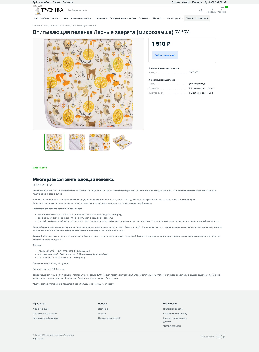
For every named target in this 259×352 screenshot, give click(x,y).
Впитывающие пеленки (84, 25)
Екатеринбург (43, 2)
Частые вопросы (172, 326)
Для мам (143, 18)
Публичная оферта (173, 309)
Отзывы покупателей (109, 318)
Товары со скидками (197, 18)
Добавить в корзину (165, 55)
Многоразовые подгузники (77, 18)
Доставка (68, 2)
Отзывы (175, 2)
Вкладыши (101, 18)
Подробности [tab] (40, 167)
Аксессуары (173, 18)
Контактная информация (45, 318)
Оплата (56, 2)
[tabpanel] (129, 231)
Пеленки (157, 18)
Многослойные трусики (46, 18)
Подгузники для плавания (123, 18)
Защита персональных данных (175, 320)
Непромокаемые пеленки (57, 25)
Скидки (186, 2)
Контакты (197, 2)
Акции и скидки (41, 309)
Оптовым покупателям (45, 313)
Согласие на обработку (175, 313)
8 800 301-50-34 (217, 2)
